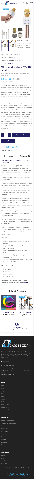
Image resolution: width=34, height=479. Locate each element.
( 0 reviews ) (13, 81)
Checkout (3, 458)
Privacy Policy (5, 404)
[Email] (13, 147)
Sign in (3, 455)
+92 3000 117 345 (10, 365)
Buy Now (8, 140)
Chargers (3, 439)
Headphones (4, 434)
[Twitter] (9, 147)
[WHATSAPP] (27, 3)
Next (10, 63)
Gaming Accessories (6, 426)
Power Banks (4, 428)
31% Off (22, 296)
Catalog (3, 393)
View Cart (3, 461)
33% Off (6, 296)
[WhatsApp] (6, 147)
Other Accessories (6, 444)
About (2, 388)
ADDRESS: (4, 370)
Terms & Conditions (6, 409)
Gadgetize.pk (26, 282)
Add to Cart (22, 135)
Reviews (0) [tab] (25, 156)
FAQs (2, 401)
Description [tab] (9, 156)
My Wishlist (4, 463)
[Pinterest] (16, 147)
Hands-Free (4, 436)
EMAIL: (3, 368)
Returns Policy (5, 407)
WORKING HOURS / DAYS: (8, 374)
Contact (3, 399)
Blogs (2, 396)
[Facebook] (3, 147)
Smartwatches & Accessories (8, 423)
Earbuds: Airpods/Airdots (7, 420)
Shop (6, 54)
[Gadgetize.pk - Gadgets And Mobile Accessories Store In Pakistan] (11, 3)
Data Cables (4, 442)
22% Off (6, 9)
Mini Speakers (14, 54)
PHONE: (3, 365)
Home (2, 385)
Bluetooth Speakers (7, 57)
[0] (31, 2)
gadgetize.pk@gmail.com (12, 368)
